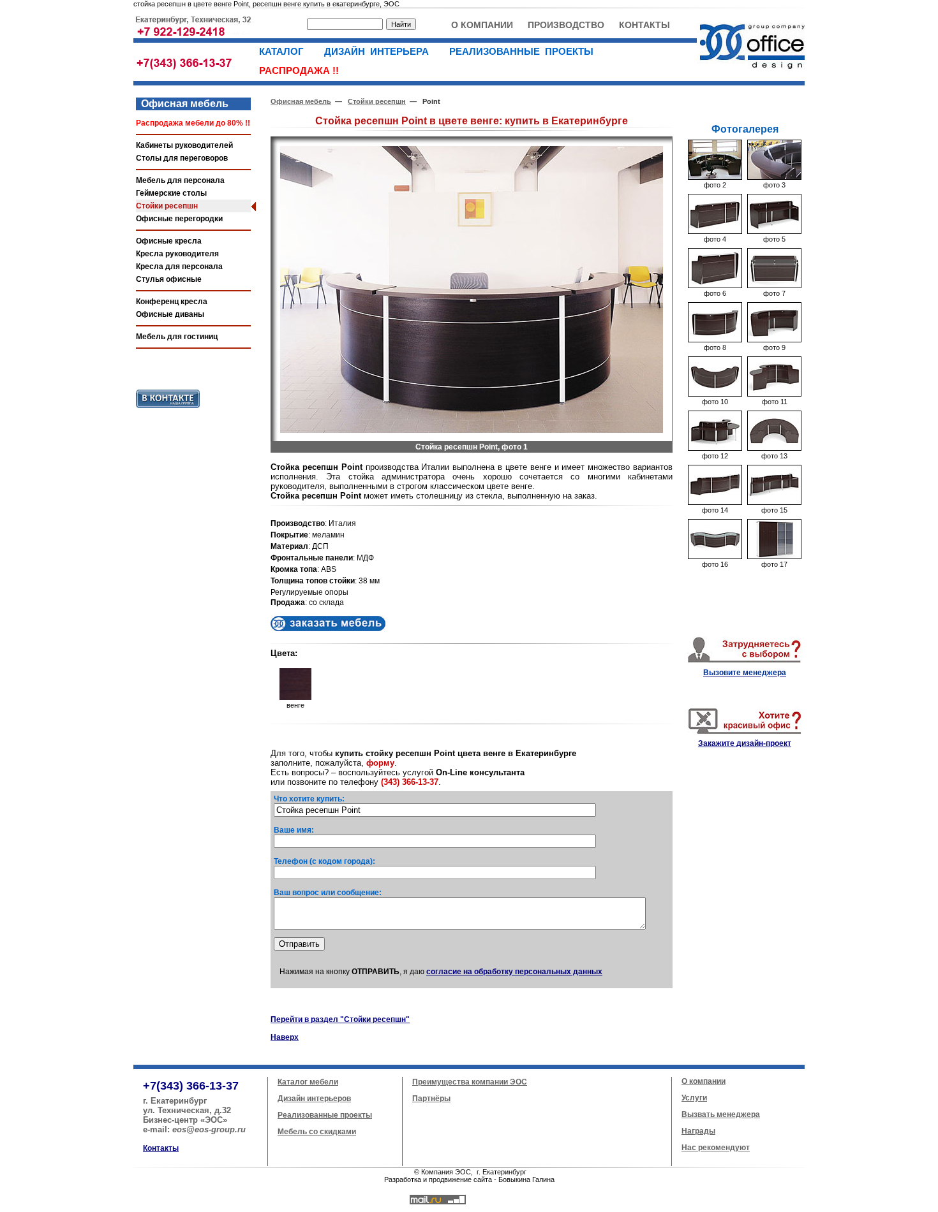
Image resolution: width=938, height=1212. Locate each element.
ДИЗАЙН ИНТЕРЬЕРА (380, 51)
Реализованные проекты (325, 1115)
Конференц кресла (171, 301)
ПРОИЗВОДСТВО (566, 25)
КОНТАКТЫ (644, 25)
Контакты (161, 1148)
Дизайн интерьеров (314, 1098)
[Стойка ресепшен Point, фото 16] (715, 556)
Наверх (285, 1037)
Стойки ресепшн (167, 205)
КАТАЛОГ (285, 51)
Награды (698, 1131)
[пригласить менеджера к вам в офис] (744, 662)
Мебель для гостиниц (177, 336)
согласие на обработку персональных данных (514, 971)
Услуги (694, 1097)
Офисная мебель (182, 103)
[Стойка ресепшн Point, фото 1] (471, 430)
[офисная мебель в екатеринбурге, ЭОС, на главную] (751, 73)
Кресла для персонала (179, 266)
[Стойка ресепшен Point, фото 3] (774, 177)
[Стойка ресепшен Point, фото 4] (715, 231)
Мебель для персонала (180, 180)
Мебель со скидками (317, 1131)
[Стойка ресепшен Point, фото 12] (715, 448)
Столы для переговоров (182, 158)
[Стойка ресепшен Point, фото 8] (715, 339)
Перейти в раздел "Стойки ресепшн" (340, 1019)
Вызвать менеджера (720, 1114)
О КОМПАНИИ (482, 25)
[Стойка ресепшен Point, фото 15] (774, 502)
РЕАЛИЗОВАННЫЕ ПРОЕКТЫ (525, 51)
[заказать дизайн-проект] (744, 733)
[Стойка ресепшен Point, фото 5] (774, 231)
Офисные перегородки (179, 218)
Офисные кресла (169, 241)
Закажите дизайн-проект (744, 743)
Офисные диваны (170, 314)
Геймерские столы (171, 193)
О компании (703, 1081)
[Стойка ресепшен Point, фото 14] (715, 502)
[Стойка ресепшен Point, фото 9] (774, 339)
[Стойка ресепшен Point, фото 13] (774, 448)
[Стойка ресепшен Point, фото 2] (715, 177)
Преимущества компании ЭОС (469, 1081)
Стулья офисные (169, 279)
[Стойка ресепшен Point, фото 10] (715, 394)
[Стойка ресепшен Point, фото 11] (774, 394)
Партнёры (431, 1098)
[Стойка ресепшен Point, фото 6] (715, 285)
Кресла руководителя (177, 253)
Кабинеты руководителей (184, 145)
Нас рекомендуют (715, 1147)
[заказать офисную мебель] (328, 628)
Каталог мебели (308, 1081)
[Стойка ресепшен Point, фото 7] (774, 285)
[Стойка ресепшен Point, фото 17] (774, 556)
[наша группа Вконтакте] (168, 410)
